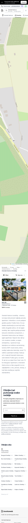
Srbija (18, 267)
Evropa (12, 267)
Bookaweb (4, 267)
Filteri (6, 275)
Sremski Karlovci (12, 9)
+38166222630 (15, 6)
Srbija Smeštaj (4, 450)
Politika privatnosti (13, 423)
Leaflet (12, 264)
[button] (14, 141)
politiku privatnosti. (6, 434)
